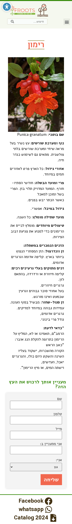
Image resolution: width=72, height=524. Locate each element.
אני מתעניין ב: (51, 444)
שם (59, 399)
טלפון (57, 414)
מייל (59, 429)
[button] (66, 22)
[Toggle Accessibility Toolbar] (7, 7)
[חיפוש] (12, 21)
